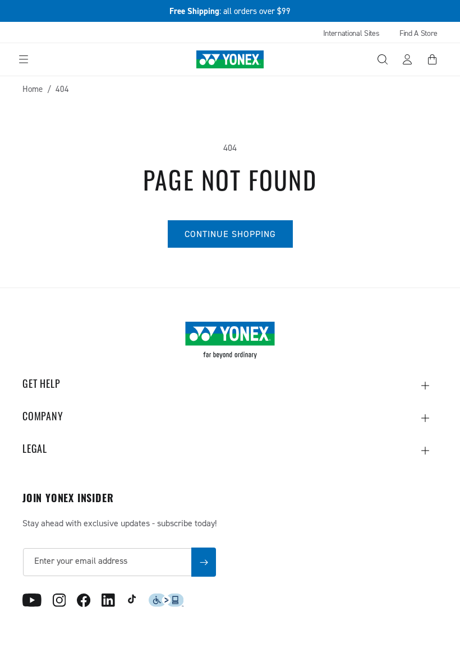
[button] (23, 59)
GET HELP (41, 386)
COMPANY (42, 418)
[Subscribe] (203, 562)
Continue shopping (230, 233)
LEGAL (34, 451)
